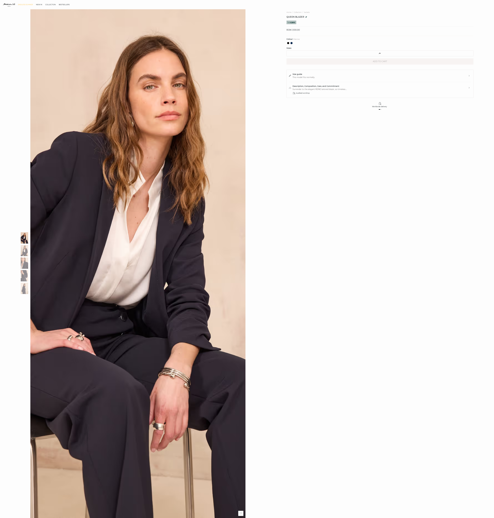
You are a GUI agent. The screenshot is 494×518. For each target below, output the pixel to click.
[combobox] (379, 53)
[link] (25, 4)
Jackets (307, 12)
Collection (298, 12)
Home (288, 12)
